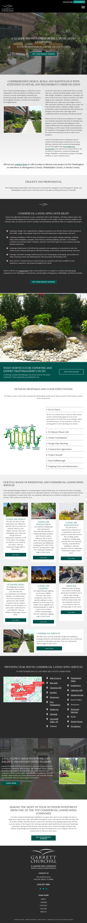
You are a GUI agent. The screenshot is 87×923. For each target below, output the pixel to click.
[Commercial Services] (18, 631)
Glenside (53, 714)
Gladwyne (54, 709)
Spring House (76, 721)
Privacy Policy (42, 919)
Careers (43, 902)
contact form (21, 164)
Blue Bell (53, 683)
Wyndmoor (76, 726)
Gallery (43, 909)
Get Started (79, 2)
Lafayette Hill (76, 690)
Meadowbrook (77, 695)
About (43, 899)
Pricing (43, 912)
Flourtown (54, 697)
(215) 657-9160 (68, 2)
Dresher (53, 692)
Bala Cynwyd (55, 678)
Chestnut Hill (55, 687)
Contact (43, 905)
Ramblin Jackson (68, 919)
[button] (4, 328)
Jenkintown (76, 685)
